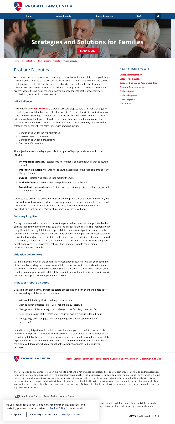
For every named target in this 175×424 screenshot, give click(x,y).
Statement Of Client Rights (87, 358)
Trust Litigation (127, 99)
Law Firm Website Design (145, 416)
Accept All (15, 414)
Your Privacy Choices (31, 396)
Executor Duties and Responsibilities (138, 83)
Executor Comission (130, 78)
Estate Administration (131, 74)
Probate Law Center (43, 6)
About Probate (63, 16)
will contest (41, 108)
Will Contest (126, 103)
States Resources (104, 16)
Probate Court (127, 91)
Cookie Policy (50, 396)
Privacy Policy (131, 358)
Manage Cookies (67, 396)
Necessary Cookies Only (43, 414)
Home (29, 16)
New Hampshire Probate (49, 61)
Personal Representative (132, 87)
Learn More (87, 50)
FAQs (139, 16)
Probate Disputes (128, 95)
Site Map (156, 358)
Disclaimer (145, 358)
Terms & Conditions (113, 358)
